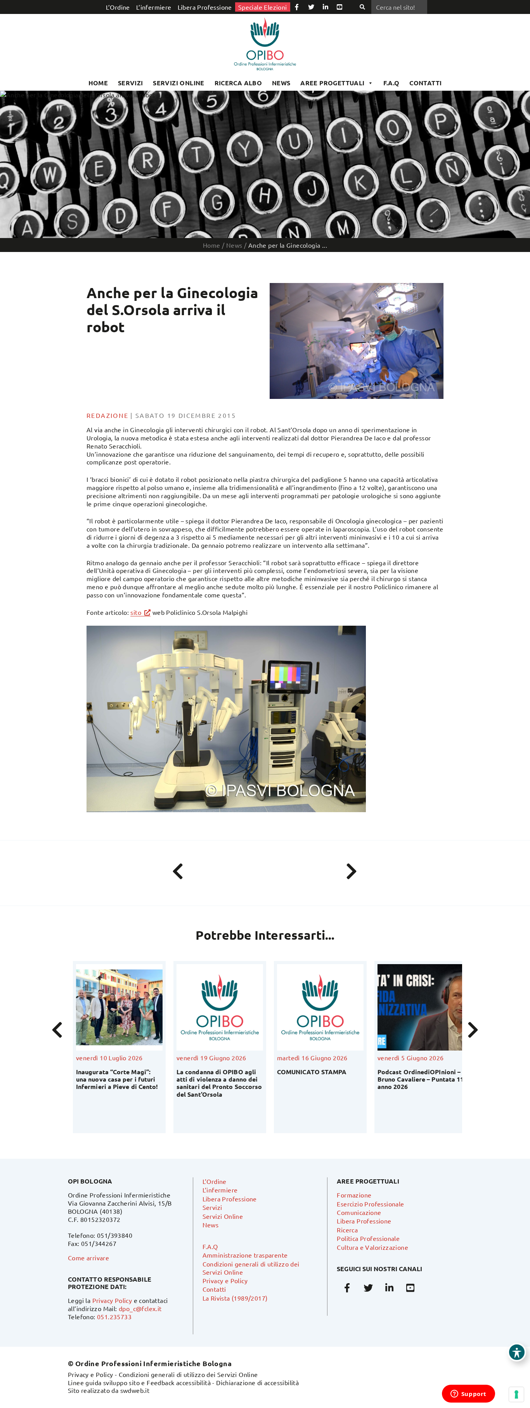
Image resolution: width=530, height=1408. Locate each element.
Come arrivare (88, 1257)
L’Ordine (118, 7)
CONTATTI (425, 83)
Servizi (130, 83)
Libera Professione (205, 7)
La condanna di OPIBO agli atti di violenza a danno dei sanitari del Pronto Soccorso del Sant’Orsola (214, 1083)
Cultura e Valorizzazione (372, 1247)
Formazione (354, 1195)
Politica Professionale (368, 1238)
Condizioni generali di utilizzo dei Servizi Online (188, 1374)
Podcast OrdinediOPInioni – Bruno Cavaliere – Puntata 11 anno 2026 (415, 1079)
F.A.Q (391, 83)
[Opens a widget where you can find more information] (468, 1394)
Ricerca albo (238, 83)
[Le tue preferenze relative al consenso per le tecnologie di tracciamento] (516, 1394)
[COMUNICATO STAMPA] (315, 1007)
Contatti (214, 1289)
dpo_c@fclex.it (140, 1308)
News (281, 83)
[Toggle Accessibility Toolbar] (516, 1352)
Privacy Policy (112, 1300)
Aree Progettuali (332, 83)
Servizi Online (178, 83)
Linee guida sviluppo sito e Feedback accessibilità (139, 1382)
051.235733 (114, 1316)
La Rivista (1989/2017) (235, 1298)
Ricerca (347, 1230)
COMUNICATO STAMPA (306, 1072)
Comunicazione (359, 1212)
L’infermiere (153, 7)
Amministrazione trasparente (245, 1255)
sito (135, 612)
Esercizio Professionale (370, 1204)
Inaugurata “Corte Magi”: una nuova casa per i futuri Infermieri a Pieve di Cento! (112, 1079)
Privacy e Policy (225, 1280)
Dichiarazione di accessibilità (257, 1382)
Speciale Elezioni (262, 7)
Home (98, 83)
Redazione (108, 415)
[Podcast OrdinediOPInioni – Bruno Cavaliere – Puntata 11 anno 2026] (415, 1007)
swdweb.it (135, 1390)
